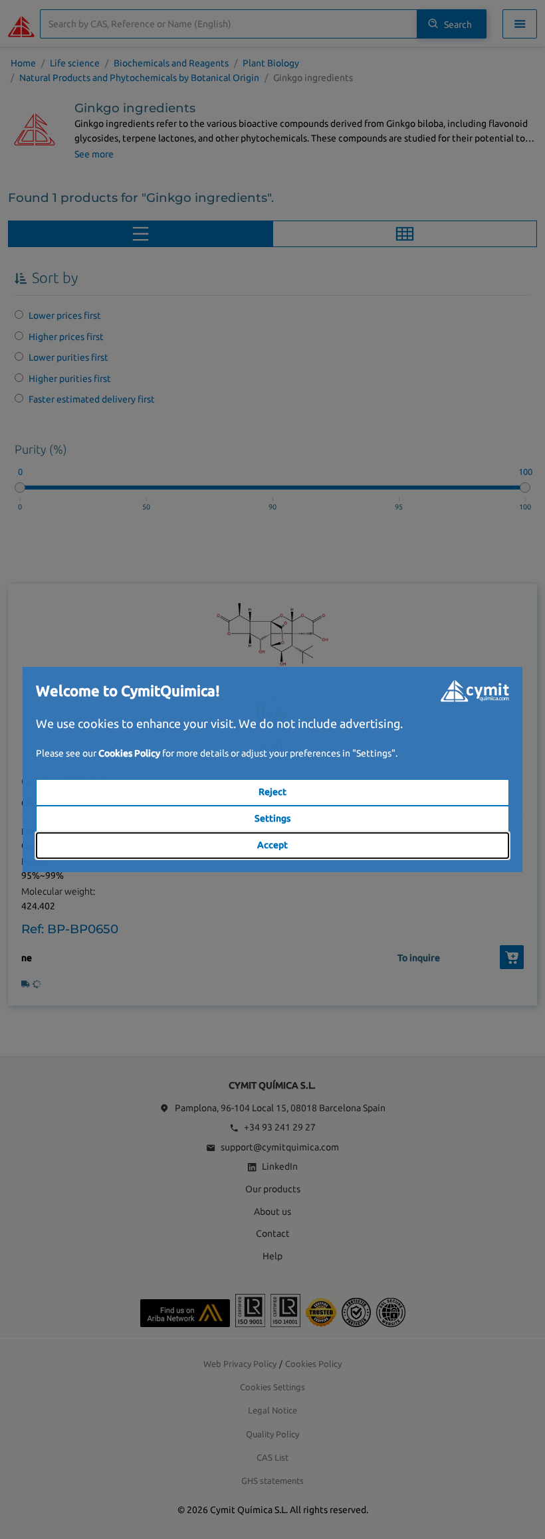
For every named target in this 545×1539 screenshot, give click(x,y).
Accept (272, 845)
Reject (272, 791)
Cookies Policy (129, 753)
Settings (272, 818)
